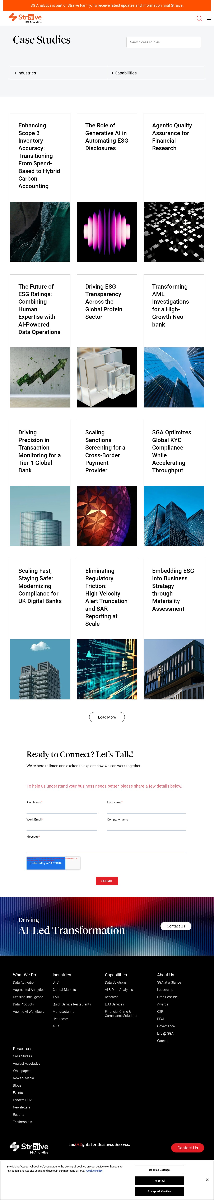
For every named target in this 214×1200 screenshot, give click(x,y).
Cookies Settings (159, 1169)
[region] (107, 1180)
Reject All (159, 1180)
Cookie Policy (94, 1170)
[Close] (207, 1179)
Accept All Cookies (159, 1191)
